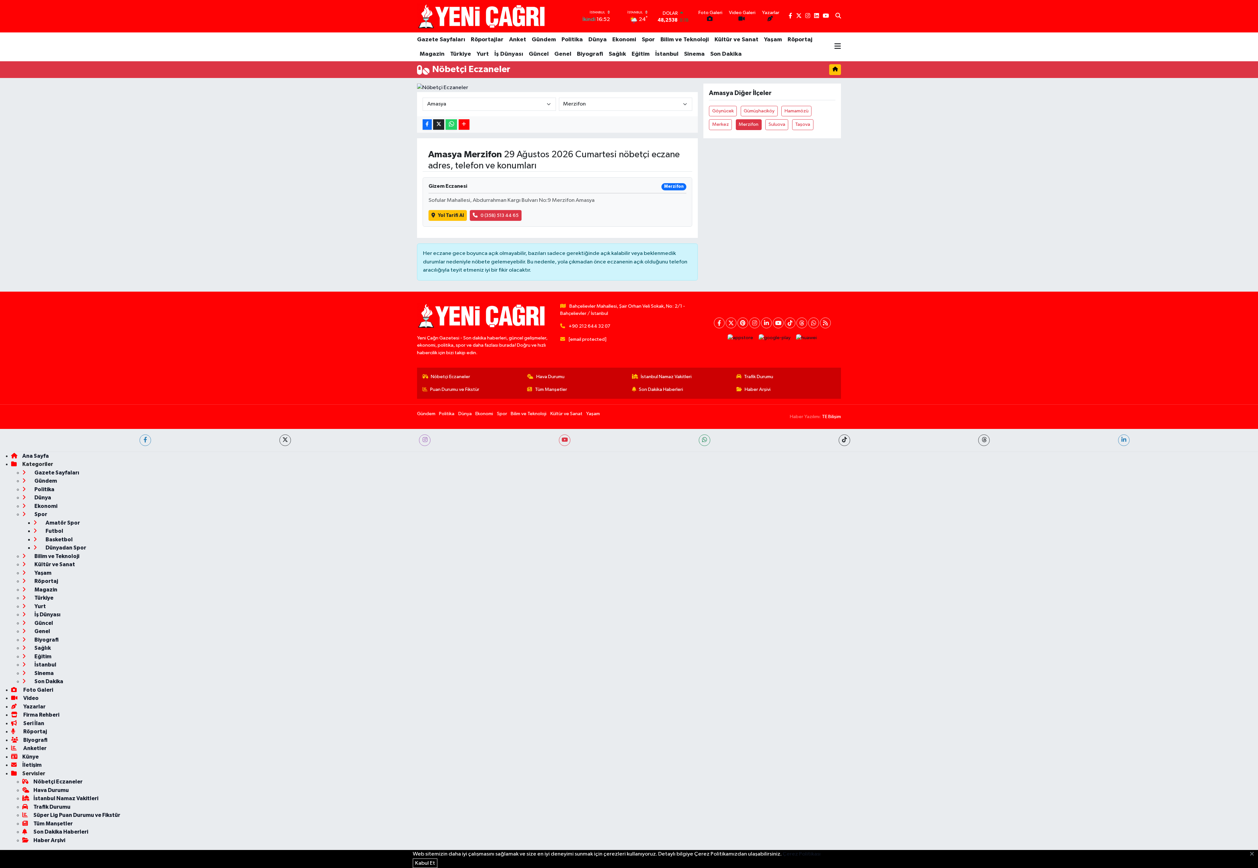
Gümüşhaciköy (759, 110)
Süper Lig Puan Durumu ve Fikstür (76, 815)
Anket (517, 40)
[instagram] (424, 440)
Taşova (802, 124)
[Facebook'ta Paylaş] (427, 124)
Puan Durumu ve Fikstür (454, 389)
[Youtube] (778, 323)
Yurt (483, 54)
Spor (648, 40)
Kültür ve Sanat (736, 40)
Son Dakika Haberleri (661, 389)
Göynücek (723, 110)
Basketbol (59, 539)
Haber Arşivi (758, 389)
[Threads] (801, 323)
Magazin (432, 54)
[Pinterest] (742, 323)
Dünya (597, 40)
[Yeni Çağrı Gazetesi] (482, 16)
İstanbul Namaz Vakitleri (666, 376)
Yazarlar (34, 706)
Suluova (777, 124)
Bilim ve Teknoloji (684, 40)
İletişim (32, 765)
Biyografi (590, 54)
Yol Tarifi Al (451, 215)
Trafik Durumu (758, 376)
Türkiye (460, 54)
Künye (30, 757)
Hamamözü (797, 110)
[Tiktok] (790, 323)
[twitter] (285, 440)
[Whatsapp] (813, 323)
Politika (572, 40)
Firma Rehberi (40, 715)
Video (30, 698)
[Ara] (838, 16)
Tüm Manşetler (551, 389)
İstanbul (666, 54)
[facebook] (145, 440)
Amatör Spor (62, 523)
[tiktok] (844, 440)
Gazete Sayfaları (441, 40)
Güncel (539, 54)
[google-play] (774, 337)
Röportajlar (487, 40)
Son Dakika (726, 54)
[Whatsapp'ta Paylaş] (451, 124)
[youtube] (564, 440)
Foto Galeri (37, 690)
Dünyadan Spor (65, 547)
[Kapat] (1254, 854)
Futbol (54, 531)
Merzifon (748, 124)
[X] (731, 323)
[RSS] (825, 323)
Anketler (34, 748)
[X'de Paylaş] (438, 124)
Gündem (544, 40)
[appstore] (740, 337)
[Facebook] (719, 323)
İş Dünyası (508, 54)
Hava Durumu (550, 376)
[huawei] (806, 337)
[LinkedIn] (766, 323)
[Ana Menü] (837, 47)
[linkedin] (1124, 440)
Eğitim (641, 54)
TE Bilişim (831, 416)
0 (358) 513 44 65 (500, 215)
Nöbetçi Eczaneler (450, 376)
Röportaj (800, 40)
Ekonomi (624, 40)
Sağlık (617, 54)
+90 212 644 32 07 (589, 326)
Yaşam (773, 40)
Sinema (694, 54)
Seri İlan (33, 723)
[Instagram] (754, 323)
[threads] (984, 440)
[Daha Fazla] (464, 124)
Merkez (720, 124)
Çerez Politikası (802, 854)
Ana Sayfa (35, 456)
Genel (562, 54)
